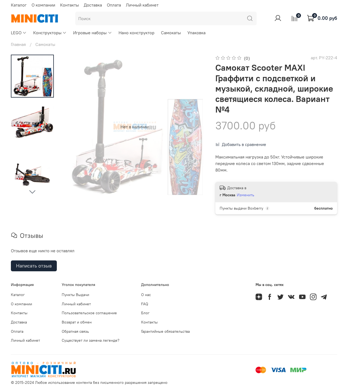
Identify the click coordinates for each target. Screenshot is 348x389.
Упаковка (196, 32)
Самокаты (171, 32)
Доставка (93, 5)
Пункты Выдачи (75, 294)
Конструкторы (47, 32)
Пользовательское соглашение (89, 312)
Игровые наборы (90, 32)
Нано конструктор (136, 32)
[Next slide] (32, 191)
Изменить (245, 194)
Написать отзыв (34, 266)
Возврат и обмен (77, 322)
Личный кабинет (142, 5)
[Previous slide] (73, 126)
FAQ (144, 303)
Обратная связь (75, 331)
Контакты (69, 5)
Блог (145, 312)
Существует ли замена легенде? (90, 340)
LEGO (16, 32)
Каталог (19, 5)
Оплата (114, 5)
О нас (146, 294)
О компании (43, 5)
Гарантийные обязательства (165, 331)
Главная (18, 44)
